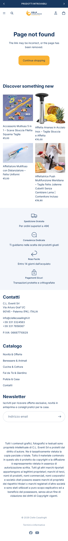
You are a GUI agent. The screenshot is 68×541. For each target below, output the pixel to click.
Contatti (7, 385)
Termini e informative (34, 525)
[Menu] (4, 13)
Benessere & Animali (15, 360)
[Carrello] (64, 13)
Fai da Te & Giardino (15, 372)
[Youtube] (37, 533)
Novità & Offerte (12, 354)
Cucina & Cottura (13, 366)
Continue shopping (34, 60)
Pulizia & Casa (11, 378)
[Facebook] (31, 533)
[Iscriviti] (59, 416)
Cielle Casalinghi (38, 517)
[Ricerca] (12, 13)
